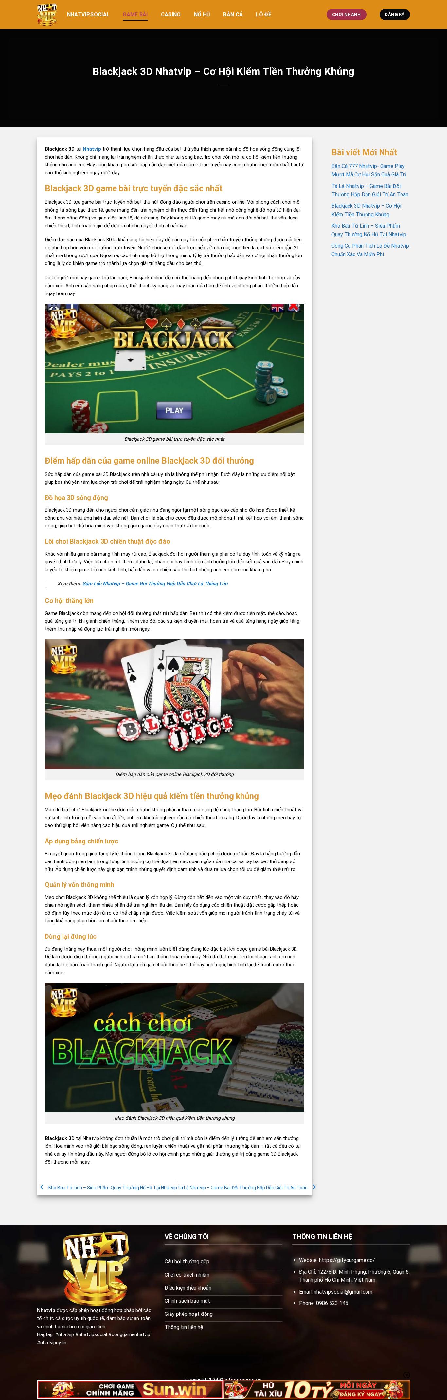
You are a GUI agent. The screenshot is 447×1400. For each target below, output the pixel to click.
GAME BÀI (135, 14)
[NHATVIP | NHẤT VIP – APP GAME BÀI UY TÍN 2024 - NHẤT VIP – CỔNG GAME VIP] (47, 14)
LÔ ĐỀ (263, 14)
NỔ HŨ (202, 14)
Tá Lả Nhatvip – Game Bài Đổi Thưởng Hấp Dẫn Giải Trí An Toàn (242, 1187)
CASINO (171, 14)
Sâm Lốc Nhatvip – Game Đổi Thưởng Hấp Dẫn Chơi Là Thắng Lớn (154, 584)
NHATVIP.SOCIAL (88, 14)
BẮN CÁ (233, 14)
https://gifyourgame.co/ (347, 1260)
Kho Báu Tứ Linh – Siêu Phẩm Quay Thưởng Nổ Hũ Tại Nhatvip (112, 1187)
